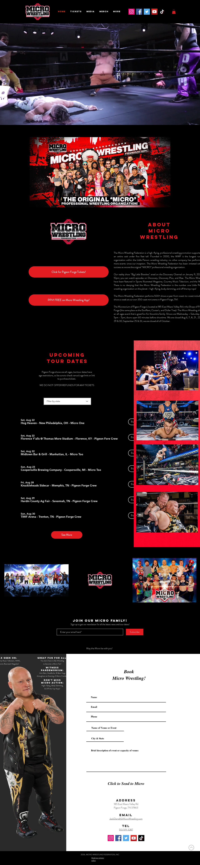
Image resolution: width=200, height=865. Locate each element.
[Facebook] (139, 12)
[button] (76, 11)
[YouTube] (154, 12)
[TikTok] (162, 12)
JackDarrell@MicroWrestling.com (126, 818)
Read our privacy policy (97, 859)
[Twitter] (147, 12)
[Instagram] (131, 12)
